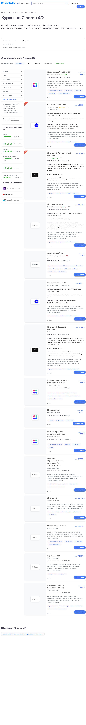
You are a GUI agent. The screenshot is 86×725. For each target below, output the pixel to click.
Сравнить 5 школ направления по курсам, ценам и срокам (22, 634)
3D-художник (53, 410)
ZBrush (51, 447)
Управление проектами (56, 487)
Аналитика (52, 484)
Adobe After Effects (55, 90)
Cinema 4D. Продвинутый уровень (59, 154)
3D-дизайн (52, 93)
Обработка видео (64, 93)
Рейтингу (19, 63)
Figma (61, 396)
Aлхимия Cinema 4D (56, 105)
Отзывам (37, 63)
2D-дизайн (78, 90)
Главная (4, 12)
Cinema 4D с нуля (55, 204)
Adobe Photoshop (62, 606)
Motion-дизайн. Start (56, 526)
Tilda (60, 399)
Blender (67, 444)
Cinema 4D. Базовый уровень (56, 328)
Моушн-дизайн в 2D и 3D (58, 72)
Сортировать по (7, 63)
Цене (29, 63)
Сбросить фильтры (9, 99)
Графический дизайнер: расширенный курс (58, 381)
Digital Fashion (53, 556)
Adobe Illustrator (76, 266)
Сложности (48, 63)
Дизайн (24, 12)
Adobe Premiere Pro (55, 268)
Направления (14, 12)
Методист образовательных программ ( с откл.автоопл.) (55, 462)
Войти (80, 6)
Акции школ (74, 3)
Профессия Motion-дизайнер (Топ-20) (56, 586)
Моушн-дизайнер (55, 253)
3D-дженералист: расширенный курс (56, 433)
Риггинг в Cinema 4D (56, 283)
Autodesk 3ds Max (62, 266)
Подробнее (79, 96)
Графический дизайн (72, 396)
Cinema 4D (68, 90)
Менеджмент (62, 484)
